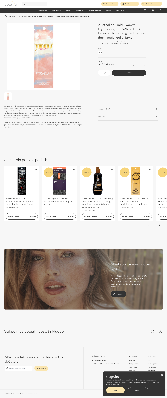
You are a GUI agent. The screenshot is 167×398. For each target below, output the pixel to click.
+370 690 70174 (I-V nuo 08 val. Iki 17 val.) (106, 364)
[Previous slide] (149, 225)
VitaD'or (108, 10)
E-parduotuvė (56, 10)
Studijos (68, 10)
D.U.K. (150, 360)
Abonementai (42, 10)
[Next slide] (159, 225)
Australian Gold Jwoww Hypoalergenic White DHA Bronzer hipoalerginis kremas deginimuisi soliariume (55, 16)
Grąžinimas (151, 370)
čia (118, 385)
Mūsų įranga (133, 367)
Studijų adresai (134, 364)
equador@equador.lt (99, 360)
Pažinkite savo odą (94, 10)
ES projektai (120, 10)
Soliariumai (79, 10)
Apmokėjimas (152, 364)
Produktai (132, 370)
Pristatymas (152, 367)
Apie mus (132, 360)
